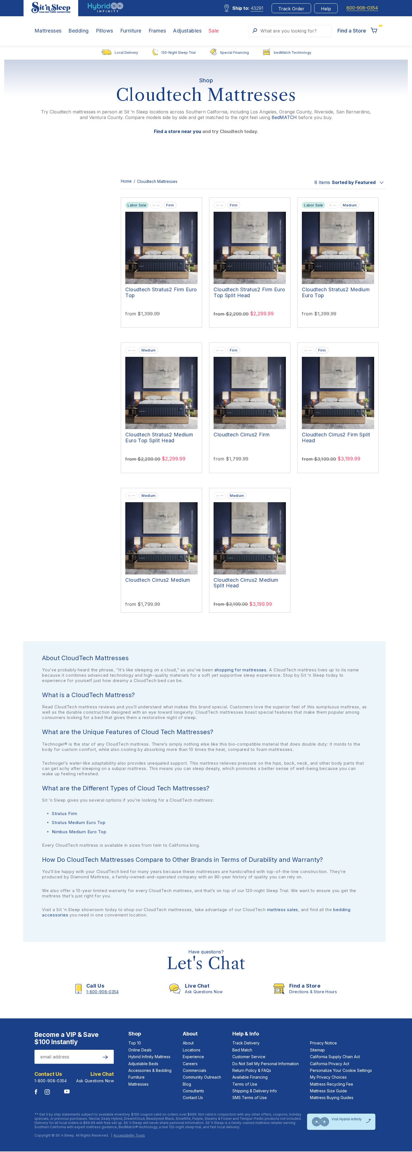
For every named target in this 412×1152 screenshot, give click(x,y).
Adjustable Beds (143, 1063)
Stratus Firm (64, 813)
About (188, 1043)
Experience (193, 1056)
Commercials (194, 1070)
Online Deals (140, 1050)
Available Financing (250, 1077)
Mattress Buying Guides (331, 1097)
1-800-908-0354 (50, 1080)
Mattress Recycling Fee (331, 1084)
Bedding (78, 31)
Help (326, 8)
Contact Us (193, 1097)
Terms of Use (244, 1084)
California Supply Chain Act (335, 1056)
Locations (191, 1050)
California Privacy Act (329, 1063)
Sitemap (317, 1050)
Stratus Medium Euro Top (78, 822)
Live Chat (102, 1074)
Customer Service (248, 1056)
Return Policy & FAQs (251, 1070)
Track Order (291, 8)
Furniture (131, 31)
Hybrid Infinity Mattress (149, 1056)
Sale (214, 31)
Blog (187, 1084)
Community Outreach (202, 1077)
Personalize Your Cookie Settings (341, 1070)
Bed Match (242, 1050)
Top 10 (134, 1043)
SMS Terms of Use (249, 1097)
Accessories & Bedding (150, 1070)
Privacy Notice (323, 1043)
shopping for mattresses (240, 669)
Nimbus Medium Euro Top (79, 831)
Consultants (193, 1090)
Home (127, 181)
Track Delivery (246, 1043)
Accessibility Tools (129, 1135)
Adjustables (187, 31)
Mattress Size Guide (328, 1090)
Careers (190, 1063)
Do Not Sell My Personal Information (265, 1063)
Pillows (104, 31)
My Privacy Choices (328, 1077)
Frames (157, 31)
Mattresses (47, 31)
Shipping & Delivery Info (254, 1090)
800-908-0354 (362, 8)
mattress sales (282, 909)
